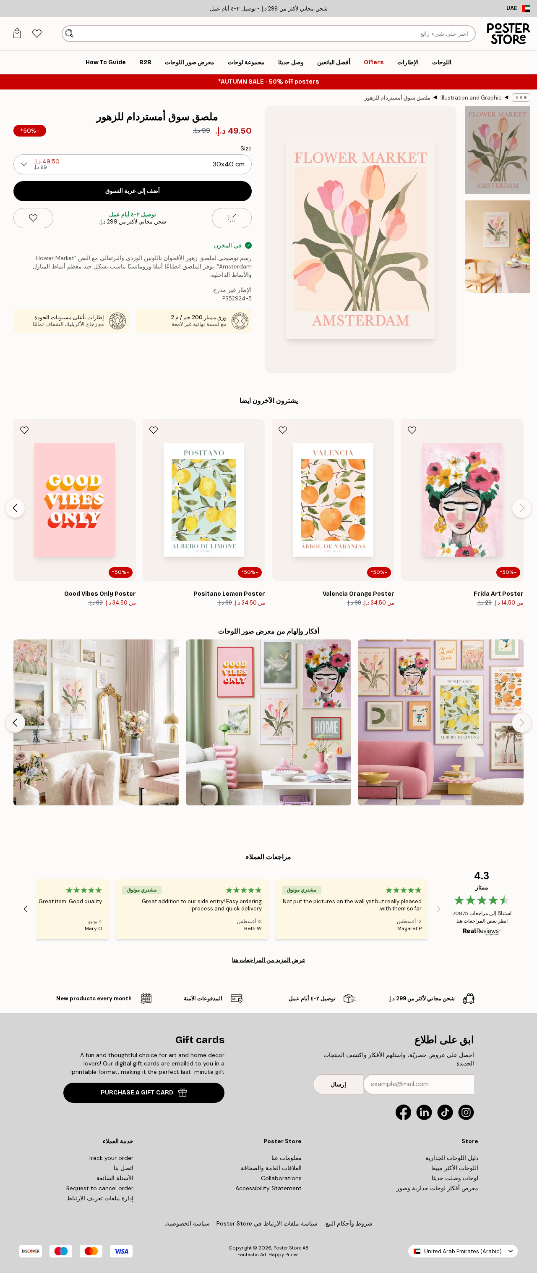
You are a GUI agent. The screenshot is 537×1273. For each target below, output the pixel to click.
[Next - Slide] (15, 508)
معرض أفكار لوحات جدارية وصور (437, 1188)
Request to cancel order (99, 1188)
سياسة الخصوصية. (187, 1223)
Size (246, 148)
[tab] (37, 33)
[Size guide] (232, 218)
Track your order (110, 1158)
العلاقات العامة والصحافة (271, 1168)
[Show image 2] (497, 246)
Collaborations (281, 1178)
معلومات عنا (286, 1158)
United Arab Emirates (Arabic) (463, 1251)
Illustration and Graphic (471, 97)
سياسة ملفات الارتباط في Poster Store (267, 1223)
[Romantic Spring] (96, 722)
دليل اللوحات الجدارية (451, 1158)
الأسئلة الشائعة (114, 1178)
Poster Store (287, 1248)
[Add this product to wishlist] (33, 218)
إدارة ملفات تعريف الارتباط (100, 1198)
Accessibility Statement (268, 1188)
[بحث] (69, 33)
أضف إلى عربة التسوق (132, 191)
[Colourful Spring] (269, 722)
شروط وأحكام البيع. (348, 1223)
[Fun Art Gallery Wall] (441, 722)
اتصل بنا (123, 1168)
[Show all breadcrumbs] (521, 97)
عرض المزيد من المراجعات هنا (268, 960)
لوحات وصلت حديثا (455, 1178)
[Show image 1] (497, 150)
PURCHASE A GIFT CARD (137, 1092)
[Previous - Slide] (522, 508)
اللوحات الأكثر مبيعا (454, 1168)
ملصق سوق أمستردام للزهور (397, 97)
